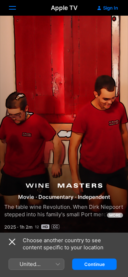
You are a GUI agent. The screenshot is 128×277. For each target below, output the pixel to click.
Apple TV (64, 7)
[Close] (12, 242)
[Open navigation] (17, 8)
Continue (94, 264)
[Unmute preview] (109, 29)
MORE (115, 215)
